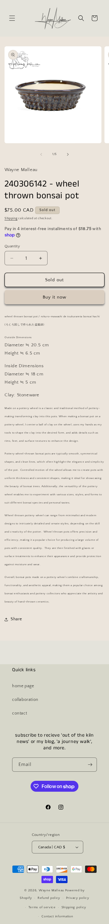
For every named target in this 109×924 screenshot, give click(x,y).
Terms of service (42, 907)
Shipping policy (74, 907)
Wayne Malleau (51, 890)
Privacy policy (77, 898)
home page (23, 686)
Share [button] (16, 619)
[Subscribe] (90, 764)
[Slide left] (41, 154)
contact (19, 713)
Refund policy (49, 898)
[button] (12, 18)
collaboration (25, 699)
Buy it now (54, 297)
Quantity (12, 246)
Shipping (11, 218)
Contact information (57, 916)
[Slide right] (67, 154)
